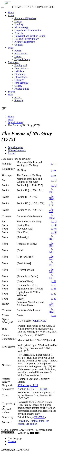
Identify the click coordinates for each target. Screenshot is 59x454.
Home (11, 12)
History (18, 21)
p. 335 (51, 210)
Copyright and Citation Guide (29, 36)
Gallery (18, 85)
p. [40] (51, 190)
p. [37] (51, 257)
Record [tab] (11, 153)
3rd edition (31, 423)
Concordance (21, 68)
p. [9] (54, 232)
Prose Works (21, 53)
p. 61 (53, 288)
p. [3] (54, 225)
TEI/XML (39, 417)
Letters (17, 56)
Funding (18, 24)
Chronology (20, 77)
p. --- (53, 163)
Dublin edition (37, 420)
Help (10, 94)
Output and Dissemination (27, 30)
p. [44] (51, 263)
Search (11, 91)
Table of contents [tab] (17, 150)
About (11, 15)
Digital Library (22, 59)
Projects (18, 33)
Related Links (21, 88)
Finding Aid (20, 65)
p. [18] (51, 244)
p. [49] (51, 270)
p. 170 (51, 203)
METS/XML (39, 320)
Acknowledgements (24, 41)
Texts (10, 47)
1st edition (23, 420)
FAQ (18, 97)
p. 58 (53, 281)
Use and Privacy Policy (26, 38)
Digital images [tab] (15, 147)
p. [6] (54, 228)
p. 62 (53, 293)
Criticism (19, 71)
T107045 (43, 389)
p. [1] (54, 180)
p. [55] (51, 276)
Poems (17, 50)
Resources (13, 62)
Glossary (19, 80)
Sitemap (18, 100)
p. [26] (51, 250)
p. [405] (52, 216)
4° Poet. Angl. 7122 (28, 385)
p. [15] (51, 237)
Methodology (21, 27)
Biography (19, 74)
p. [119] (51, 197)
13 (28, 389)
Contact (18, 44)
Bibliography (22, 82)
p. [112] (51, 310)
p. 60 (53, 285)
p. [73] (51, 304)
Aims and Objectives (25, 18)
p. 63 (53, 298)
